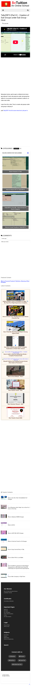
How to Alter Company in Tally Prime (16, 576)
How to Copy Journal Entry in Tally (16, 549)
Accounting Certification (9, 601)
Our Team (6, 610)
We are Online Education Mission (11, 591)
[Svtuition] (15, 7)
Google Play (22, 660)
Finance (5, 636)
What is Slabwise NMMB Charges (16, 516)
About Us (6, 609)
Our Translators (7, 612)
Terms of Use (6, 626)
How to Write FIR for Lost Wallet (15, 557)
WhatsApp (12, 656)
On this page (4, 238)
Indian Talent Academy (8, 613)
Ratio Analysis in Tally (15, 171)
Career (5, 615)
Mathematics (6, 637)
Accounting (6, 634)
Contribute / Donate (8, 592)
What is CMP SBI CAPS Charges (15, 533)
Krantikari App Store (17, 664)
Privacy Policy (7, 625)
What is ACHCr (11, 525)
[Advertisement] (14, 77)
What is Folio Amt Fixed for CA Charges (17, 541)
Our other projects (7, 616)
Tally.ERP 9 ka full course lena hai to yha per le (15, 110)
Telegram (22, 656)
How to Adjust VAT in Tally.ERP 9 (15, 189)
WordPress (12, 660)
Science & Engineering (8, 639)
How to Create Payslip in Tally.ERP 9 (15, 227)
